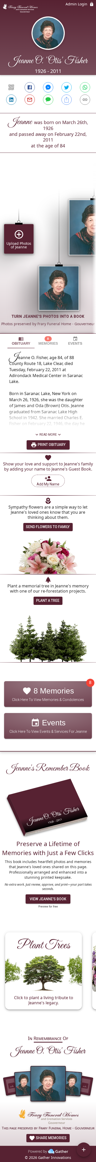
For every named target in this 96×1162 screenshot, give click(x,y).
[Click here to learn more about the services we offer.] (48, 1117)
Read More (48, 434)
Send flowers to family (48, 527)
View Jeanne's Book (48, 899)
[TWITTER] (66, 87)
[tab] (21, 341)
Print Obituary (51, 445)
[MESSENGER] (48, 87)
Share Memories (51, 1138)
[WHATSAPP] (85, 87)
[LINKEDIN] (11, 100)
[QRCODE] (11, 87)
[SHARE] (66, 100)
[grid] (48, 251)
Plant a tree (47, 600)
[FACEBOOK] (30, 87)
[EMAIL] (30, 100)
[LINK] (85, 100)
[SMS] (48, 100)
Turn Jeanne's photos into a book (48, 316)
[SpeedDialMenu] (84, 1149)
